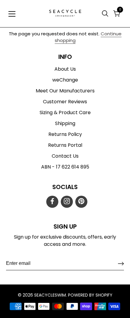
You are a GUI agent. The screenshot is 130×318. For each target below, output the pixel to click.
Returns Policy (65, 134)
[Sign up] (121, 264)
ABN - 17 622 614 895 (65, 166)
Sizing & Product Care (65, 112)
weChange (65, 79)
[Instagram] (67, 202)
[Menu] (12, 14)
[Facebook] (52, 202)
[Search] (105, 13)
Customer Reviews (65, 101)
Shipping (65, 123)
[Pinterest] (81, 202)
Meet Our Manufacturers (65, 90)
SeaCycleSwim (50, 295)
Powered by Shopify (90, 295)
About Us (65, 69)
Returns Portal (65, 145)
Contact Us (65, 156)
